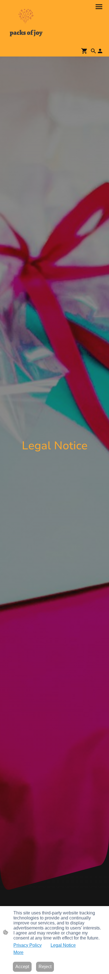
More (18, 952)
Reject (45, 966)
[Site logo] (26, 22)
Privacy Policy (27, 945)
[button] (93, 51)
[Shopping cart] (85, 51)
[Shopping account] (100, 51)
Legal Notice (63, 945)
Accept (22, 966)
